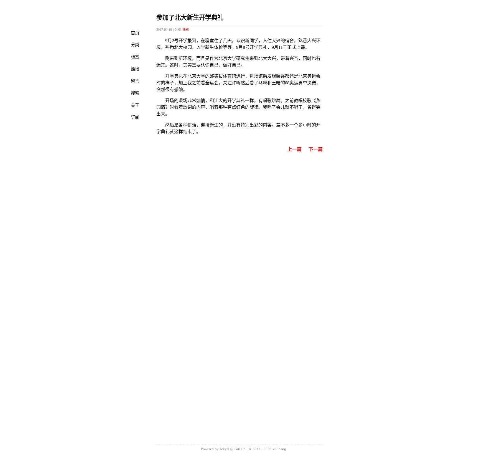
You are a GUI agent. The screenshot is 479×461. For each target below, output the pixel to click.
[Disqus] (239, 230)
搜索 (135, 93)
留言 (135, 81)
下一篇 (316, 149)
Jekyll (224, 449)
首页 (135, 33)
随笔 (185, 30)
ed (212, 449)
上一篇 (294, 149)
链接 (135, 69)
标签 (135, 57)
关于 (135, 105)
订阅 (135, 117)
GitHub (240, 449)
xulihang (279, 449)
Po (203, 449)
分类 (135, 44)
